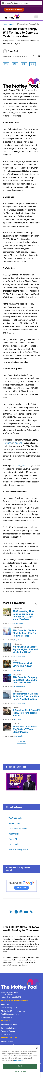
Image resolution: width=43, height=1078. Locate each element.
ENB (14, 64)
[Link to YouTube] (26, 912)
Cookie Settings (20, 1071)
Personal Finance (8, 1031)
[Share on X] (36, 56)
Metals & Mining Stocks (18, 849)
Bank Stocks (13, 834)
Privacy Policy (18, 1060)
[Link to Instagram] (21, 912)
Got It (20, 1066)
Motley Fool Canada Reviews (13, 1011)
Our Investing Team (9, 1008)
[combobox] (21, 3)
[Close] (36, 1048)
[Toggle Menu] (36, 16)
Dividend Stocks (15, 823)
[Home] (1, 975)
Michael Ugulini (13, 51)
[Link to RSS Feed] (31, 912)
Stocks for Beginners (17, 828)
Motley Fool (14, 9)
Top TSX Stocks (15, 818)
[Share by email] (39, 56)
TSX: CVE (8, 443)
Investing (12, 24)
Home (5, 24)
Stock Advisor (7, 1042)
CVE (5, 64)
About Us (5, 1004)
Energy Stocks (14, 839)
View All (21, 742)
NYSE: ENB (26, 465)
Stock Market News (9, 1025)
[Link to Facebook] (16, 912)
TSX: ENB (16, 465)
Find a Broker (6, 1034)
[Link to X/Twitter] (11, 912)
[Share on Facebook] (33, 56)
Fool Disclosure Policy (10, 1014)
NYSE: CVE (17, 443)
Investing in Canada (9, 1028)
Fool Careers (6, 1017)
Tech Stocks (14, 844)
